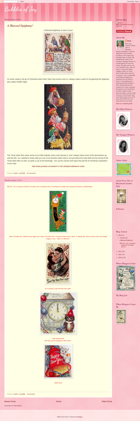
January (123, 238)
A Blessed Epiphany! (20, 25)
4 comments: (31, 394)
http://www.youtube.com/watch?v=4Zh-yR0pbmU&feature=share (58, 166)
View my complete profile (124, 103)
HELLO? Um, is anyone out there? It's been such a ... (127, 245)
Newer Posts (10, 401)
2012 (120, 251)
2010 (120, 257)
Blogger (80, 417)
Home (58, 401)
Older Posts (107, 401)
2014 (120, 235)
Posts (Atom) (17, 405)
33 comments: (31, 173)
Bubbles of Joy (20, 9)
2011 (120, 254)
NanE (129, 41)
